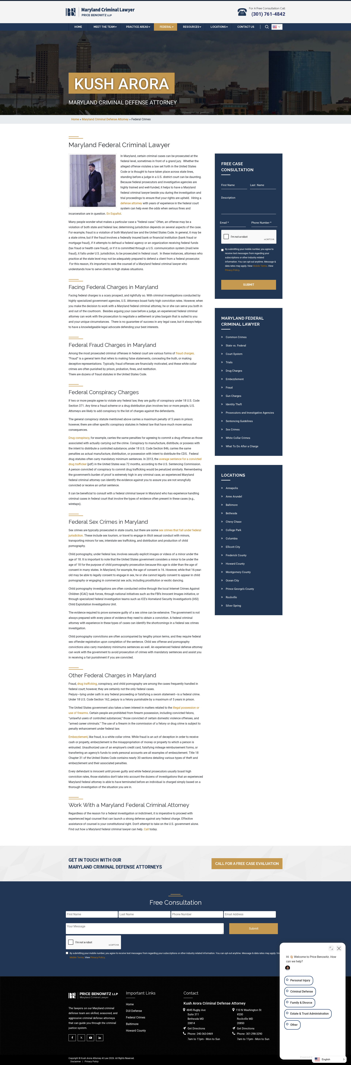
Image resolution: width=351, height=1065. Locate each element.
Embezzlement (78, 737)
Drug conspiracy (79, 438)
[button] (329, 1059)
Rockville (231, 597)
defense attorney (131, 203)
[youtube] (91, 1037)
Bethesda (231, 513)
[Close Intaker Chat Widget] (339, 948)
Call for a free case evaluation (247, 863)
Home (130, 1004)
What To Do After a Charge (242, 446)
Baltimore (232, 505)
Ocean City (232, 580)
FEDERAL (165, 26)
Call (146, 829)
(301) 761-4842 (268, 14)
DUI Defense (134, 1011)
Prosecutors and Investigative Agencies (250, 412)
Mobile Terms (260, 266)
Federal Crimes (135, 1017)
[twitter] (82, 1037)
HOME (78, 26)
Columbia (231, 538)
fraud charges (185, 353)
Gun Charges (233, 396)
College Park (233, 530)
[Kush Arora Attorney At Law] (100, 12)
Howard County (235, 563)
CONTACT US (245, 26)
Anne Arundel (234, 496)
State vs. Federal (236, 345)
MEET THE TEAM (104, 26)
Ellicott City (233, 547)
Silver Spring (233, 605)
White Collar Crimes (238, 438)
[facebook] (73, 1037)
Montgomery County (238, 572)
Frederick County (236, 555)
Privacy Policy (232, 270)
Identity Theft (234, 404)
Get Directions (196, 1028)
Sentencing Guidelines (239, 421)
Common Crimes (236, 337)
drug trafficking (87, 683)
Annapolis (232, 488)
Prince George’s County (240, 589)
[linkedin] (100, 1037)
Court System (234, 354)
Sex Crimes (233, 429)
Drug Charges (234, 370)
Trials (229, 362)
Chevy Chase (233, 521)
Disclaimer (75, 1061)
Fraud (229, 387)
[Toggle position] (331, 948)
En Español (114, 213)
